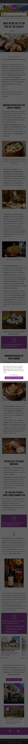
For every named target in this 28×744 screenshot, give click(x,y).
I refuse (10, 378)
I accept (19, 378)
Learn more (14, 375)
